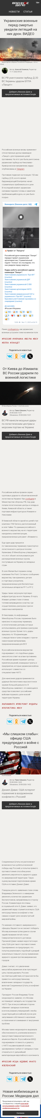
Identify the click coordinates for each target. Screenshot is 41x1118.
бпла (6, 342)
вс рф (29, 339)
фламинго (9, 704)
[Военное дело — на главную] (20, 4)
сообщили (29, 499)
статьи (27, 11)
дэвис (24, 1061)
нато (33, 1061)
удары (33, 704)
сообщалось (13, 329)
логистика (9, 708)
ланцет (15, 342)
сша (16, 1061)
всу (36, 339)
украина (18, 339)
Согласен (20, 1113)
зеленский (9, 1065)
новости (14, 11)
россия (7, 339)
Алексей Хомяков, (25, 69)
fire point (22, 704)
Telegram (20, 169)
